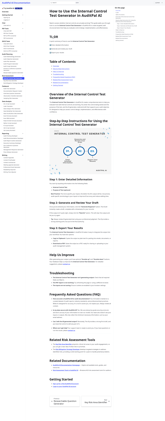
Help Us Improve (58, 71)
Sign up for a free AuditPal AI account (66, 384)
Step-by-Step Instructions (61, 69)
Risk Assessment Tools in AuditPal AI (65, 370)
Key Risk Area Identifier (64, 344)
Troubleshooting (58, 74)
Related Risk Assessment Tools (63, 80)
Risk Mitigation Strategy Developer (68, 349)
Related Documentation (60, 82)
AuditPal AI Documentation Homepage (66, 365)
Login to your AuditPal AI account (64, 386)
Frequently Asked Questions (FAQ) (64, 77)
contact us (66, 264)
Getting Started (58, 85)
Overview (56, 66)
